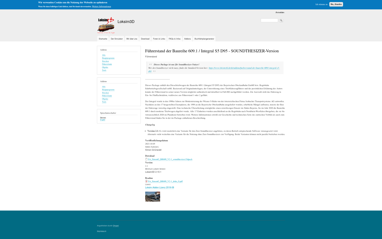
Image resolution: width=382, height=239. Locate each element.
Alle (103, 55)
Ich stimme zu (322, 4)
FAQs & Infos (175, 38)
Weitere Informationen (101, 6)
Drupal (116, 225)
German (103, 117)
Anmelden (280, 12)
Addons (187, 38)
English (102, 120)
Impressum (101, 231)
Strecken (105, 61)
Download (145, 38)
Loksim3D (126, 21)
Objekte (105, 67)
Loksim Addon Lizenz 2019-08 (159, 187)
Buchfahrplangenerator (204, 38)
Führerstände (107, 64)
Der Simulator (117, 38)
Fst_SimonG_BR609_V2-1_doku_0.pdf (165, 181)
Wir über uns (131, 38)
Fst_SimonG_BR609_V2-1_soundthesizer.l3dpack (170, 159)
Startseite (103, 38)
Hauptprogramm (108, 58)
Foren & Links (159, 38)
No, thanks (336, 4)
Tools (104, 70)
